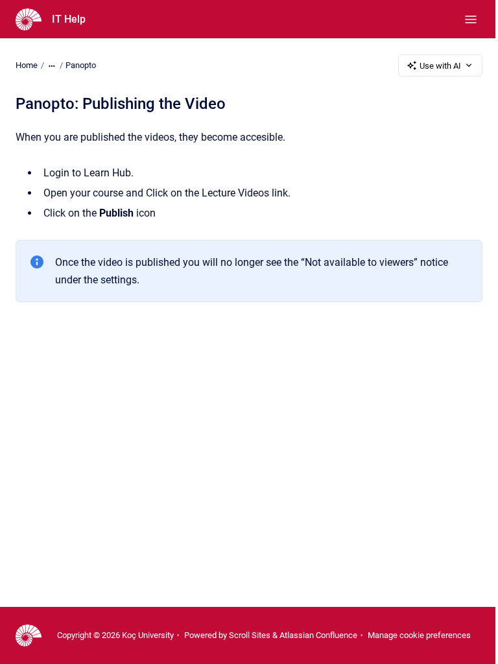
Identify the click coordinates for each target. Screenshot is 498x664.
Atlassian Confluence (318, 635)
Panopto (80, 65)
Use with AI (440, 66)
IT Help (69, 19)
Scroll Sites (249, 635)
